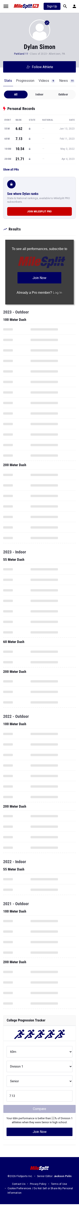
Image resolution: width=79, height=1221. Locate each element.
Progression (25, 81)
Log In (57, 292)
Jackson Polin (62, 1176)
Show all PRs (11, 169)
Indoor (39, 94)
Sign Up (52, 6)
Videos (46, 81)
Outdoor (63, 94)
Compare (39, 1109)
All (16, 94)
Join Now (40, 1132)
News (66, 81)
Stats (8, 81)
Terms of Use (59, 1184)
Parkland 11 (21, 53)
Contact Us (18, 1184)
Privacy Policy (38, 1184)
